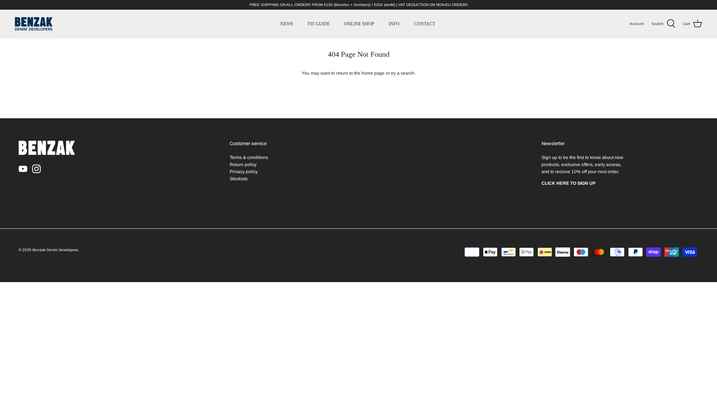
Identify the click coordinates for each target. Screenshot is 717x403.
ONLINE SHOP (359, 23)
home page (373, 73)
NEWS (286, 23)
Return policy (243, 164)
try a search (403, 73)
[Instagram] (36, 169)
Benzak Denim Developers (55, 250)
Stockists (239, 178)
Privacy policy (244, 171)
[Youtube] (23, 169)
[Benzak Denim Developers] (33, 24)
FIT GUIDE (319, 23)
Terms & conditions (249, 157)
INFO (394, 23)
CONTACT (424, 23)
